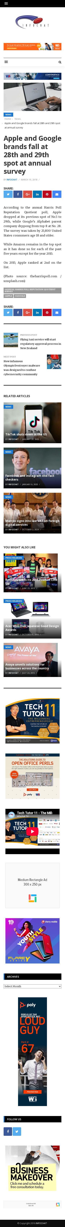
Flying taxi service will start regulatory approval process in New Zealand (40, 344)
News (8, 114)
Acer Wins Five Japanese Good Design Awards (32, 628)
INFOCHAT (41, 1223)
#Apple (8, 296)
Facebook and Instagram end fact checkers (29, 477)
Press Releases (13, 557)
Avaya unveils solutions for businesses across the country (27, 666)
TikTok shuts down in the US (26, 434)
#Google (20, 296)
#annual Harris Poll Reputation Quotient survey (30, 290)
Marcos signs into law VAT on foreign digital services (32, 523)
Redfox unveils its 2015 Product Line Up (31, 582)
